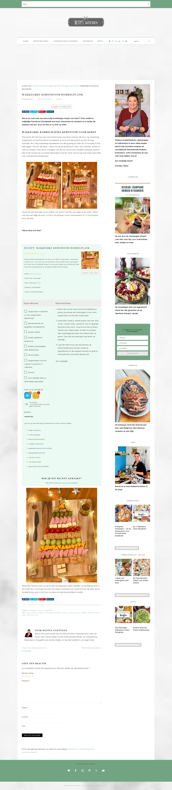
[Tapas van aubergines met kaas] (123, 575)
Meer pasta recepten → (128, 645)
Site (23, 726)
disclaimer (96, 785)
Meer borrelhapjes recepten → (132, 595)
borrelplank (57, 613)
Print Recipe (90, 273)
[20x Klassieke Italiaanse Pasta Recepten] (123, 615)
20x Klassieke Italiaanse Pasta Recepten (122, 630)
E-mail (25, 717)
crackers (64, 613)
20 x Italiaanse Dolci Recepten (139, 527)
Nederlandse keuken (94, 613)
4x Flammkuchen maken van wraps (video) (140, 580)
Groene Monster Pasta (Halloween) (141, 629)
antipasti (34, 613)
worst (36, 615)
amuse (28, 613)
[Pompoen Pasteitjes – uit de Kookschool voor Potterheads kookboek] (123, 514)
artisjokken (41, 613)
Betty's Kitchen (86, 22)
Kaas (75, 613)
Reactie (26, 681)
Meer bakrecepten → (127, 548)
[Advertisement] (86, 62)
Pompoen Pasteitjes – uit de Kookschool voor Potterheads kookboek (123, 531)
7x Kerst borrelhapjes (55, 215)
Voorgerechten (48, 610)
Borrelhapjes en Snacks (35, 610)
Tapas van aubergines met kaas (122, 580)
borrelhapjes (49, 613)
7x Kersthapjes (91, 215)
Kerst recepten (82, 613)
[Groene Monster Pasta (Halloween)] (141, 615)
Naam (25, 708)
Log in (105, 785)
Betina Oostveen (36, 274)
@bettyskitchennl (63, 483)
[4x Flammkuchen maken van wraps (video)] (141, 575)
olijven (24, 615)
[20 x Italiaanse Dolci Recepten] (141, 514)
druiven (70, 613)
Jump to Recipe (62, 107)
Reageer (59, 99)
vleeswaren (30, 615)
